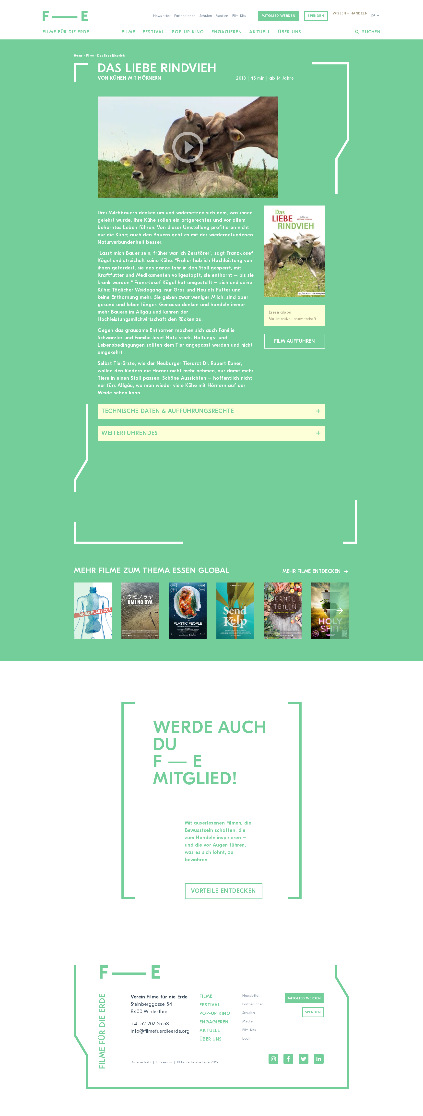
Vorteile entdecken (223, 891)
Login (246, 1039)
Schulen (206, 16)
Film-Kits (239, 16)
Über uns (289, 32)
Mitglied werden (278, 16)
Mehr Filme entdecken (311, 571)
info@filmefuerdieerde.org (160, 1031)
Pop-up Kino (188, 32)
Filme (128, 32)
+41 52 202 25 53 (150, 1024)
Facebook (288, 1059)
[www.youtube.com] (188, 147)
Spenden (316, 16)
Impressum (164, 1062)
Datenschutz (141, 1062)
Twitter (303, 1059)
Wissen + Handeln (350, 13)
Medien (222, 16)
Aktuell (260, 32)
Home (78, 55)
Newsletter (161, 16)
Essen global (281, 312)
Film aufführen (294, 341)
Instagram (273, 1059)
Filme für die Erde (66, 32)
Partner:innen (185, 16)
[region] (306, 147)
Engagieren (227, 32)
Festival (153, 32)
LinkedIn (319, 1059)
